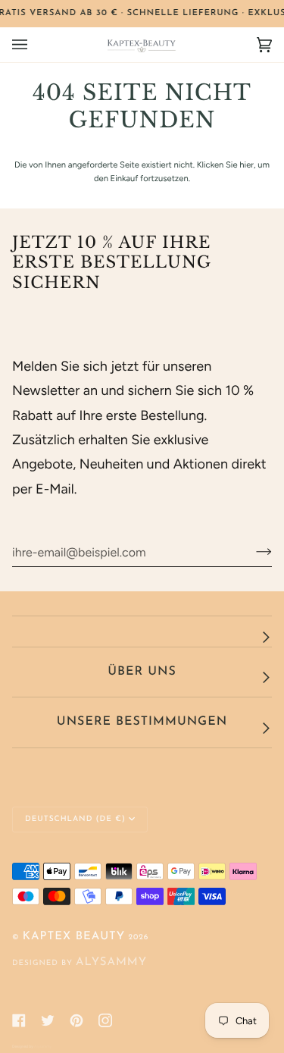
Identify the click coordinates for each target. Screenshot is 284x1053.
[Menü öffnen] (35, 44)
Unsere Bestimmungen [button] (142, 722)
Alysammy (111, 962)
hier (246, 164)
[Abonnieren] (252, 552)
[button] (142, 631)
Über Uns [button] (142, 672)
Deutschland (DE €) (75, 819)
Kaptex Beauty (74, 936)
